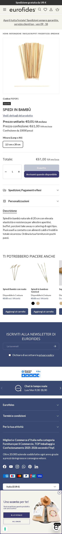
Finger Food (44, 34)
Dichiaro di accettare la (33, 355)
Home (5, 34)
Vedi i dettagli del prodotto (18, 115)
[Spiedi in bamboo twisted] (43, 273)
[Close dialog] (59, 492)
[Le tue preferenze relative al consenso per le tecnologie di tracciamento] (5, 529)
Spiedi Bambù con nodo (14, 289)
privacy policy (46, 355)
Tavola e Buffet (29, 34)
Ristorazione (15, 34)
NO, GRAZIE (16, 521)
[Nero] (33, 303)
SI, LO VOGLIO (16, 515)
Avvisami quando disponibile (41, 174)
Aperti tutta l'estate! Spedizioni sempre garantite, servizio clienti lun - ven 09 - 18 (31, 22)
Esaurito (41, 167)
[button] (57, 9)
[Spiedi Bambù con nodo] (15, 273)
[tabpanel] (31, 230)
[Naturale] (38, 303)
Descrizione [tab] (10, 210)
